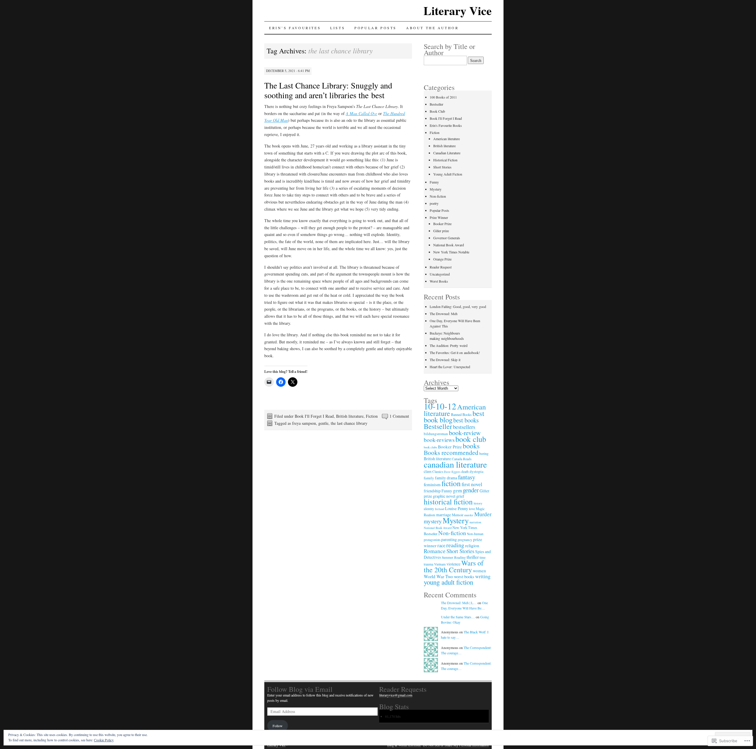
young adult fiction (448, 582)
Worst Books (439, 281)
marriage (443, 514)
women (479, 570)
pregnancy (465, 539)
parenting (449, 539)
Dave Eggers (452, 472)
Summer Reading (454, 557)
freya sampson (304, 423)
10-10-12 (440, 406)
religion (472, 545)
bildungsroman (436, 433)
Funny (434, 182)
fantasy (466, 477)
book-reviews (439, 439)
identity (429, 509)
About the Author (432, 27)
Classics (437, 471)
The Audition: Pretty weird (448, 345)
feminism (432, 484)
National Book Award (448, 244)
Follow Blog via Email (300, 689)
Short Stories (442, 167)
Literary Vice (457, 10)
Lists (337, 27)
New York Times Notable (451, 252)
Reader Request (441, 267)
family (429, 478)
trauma (428, 564)
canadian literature (455, 464)
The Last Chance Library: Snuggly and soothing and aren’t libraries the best (328, 90)
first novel (472, 484)
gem (457, 490)
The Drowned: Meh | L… (459, 602)
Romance (435, 551)
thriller (473, 557)
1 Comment (399, 416)
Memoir (457, 514)
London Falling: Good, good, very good (458, 306)
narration (475, 522)
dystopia (476, 471)
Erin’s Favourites (295, 27)
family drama (446, 478)
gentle (323, 423)
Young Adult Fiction (447, 174)
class (427, 471)
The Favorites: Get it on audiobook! (455, 352)
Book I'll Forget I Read (314, 416)
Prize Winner (439, 217)
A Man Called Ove (361, 113)
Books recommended (451, 452)
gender (471, 490)
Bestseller (436, 104)
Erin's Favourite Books (446, 125)
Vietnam (440, 564)
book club (470, 439)
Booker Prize (442, 223)
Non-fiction (438, 196)
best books (466, 420)
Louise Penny (456, 508)
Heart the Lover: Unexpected (450, 366)
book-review (465, 432)
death (465, 471)
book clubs (430, 447)
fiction (451, 483)
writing (483, 576)
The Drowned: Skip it (445, 359)
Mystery (435, 189)
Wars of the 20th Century (453, 566)
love (472, 508)
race (441, 545)
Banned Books (461, 414)
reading (455, 545)
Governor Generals (446, 237)
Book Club (437, 111)
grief (460, 496)
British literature (350, 416)
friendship (432, 491)
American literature (446, 138)
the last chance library (349, 423)
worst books (464, 576)
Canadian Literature (446, 152)
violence (453, 564)
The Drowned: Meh (443, 313)
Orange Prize (442, 259)
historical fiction (448, 501)
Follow (278, 725)
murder (468, 515)
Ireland (439, 509)
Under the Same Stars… (458, 616)
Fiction (372, 416)
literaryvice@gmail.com (395, 695)
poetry (434, 203)
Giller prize (441, 230)
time (482, 557)
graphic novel (444, 496)
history (478, 503)
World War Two (438, 576)
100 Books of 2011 (443, 97)
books (471, 445)
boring (483, 453)
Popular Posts (375, 27)
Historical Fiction (445, 160)
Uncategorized (440, 274)
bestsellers (464, 426)
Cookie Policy (104, 739)
